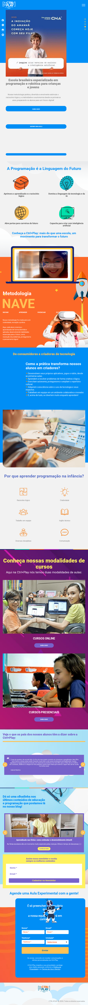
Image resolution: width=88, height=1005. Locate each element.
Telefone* (26, 938)
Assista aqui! (36, 109)
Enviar (45, 950)
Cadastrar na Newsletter (44, 880)
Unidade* (50, 938)
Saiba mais (44, 645)
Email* (49, 928)
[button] (85, 19)
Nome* (25, 928)
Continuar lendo (44, 849)
